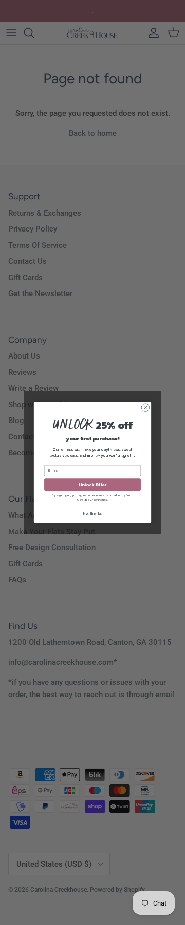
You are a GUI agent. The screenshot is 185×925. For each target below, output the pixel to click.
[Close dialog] (145, 407)
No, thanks (92, 513)
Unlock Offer (93, 484)
